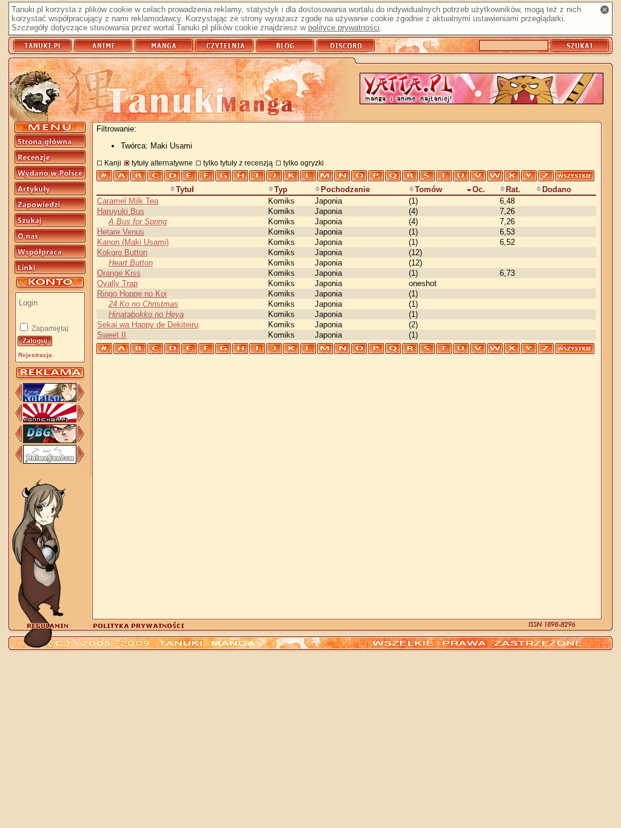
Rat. (513, 189)
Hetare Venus (120, 231)
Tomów (428, 189)
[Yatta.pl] (481, 89)
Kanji (112, 163)
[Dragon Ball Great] (49, 440)
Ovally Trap (117, 283)
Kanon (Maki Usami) (133, 242)
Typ (280, 189)
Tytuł (185, 189)
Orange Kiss (119, 273)
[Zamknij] (604, 9)
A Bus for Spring (138, 221)
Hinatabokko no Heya (146, 314)
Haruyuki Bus (120, 211)
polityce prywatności (344, 27)
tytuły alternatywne (162, 163)
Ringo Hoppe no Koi (132, 293)
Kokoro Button (122, 252)
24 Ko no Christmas (143, 304)
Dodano (556, 189)
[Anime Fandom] (49, 461)
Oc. (478, 189)
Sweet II (111, 334)
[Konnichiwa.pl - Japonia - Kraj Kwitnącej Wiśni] (49, 419)
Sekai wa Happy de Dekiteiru (147, 324)
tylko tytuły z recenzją (238, 163)
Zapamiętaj (49, 328)
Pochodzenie (345, 189)
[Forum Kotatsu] (49, 399)
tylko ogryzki (303, 163)
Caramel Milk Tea (127, 200)
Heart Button (131, 262)
